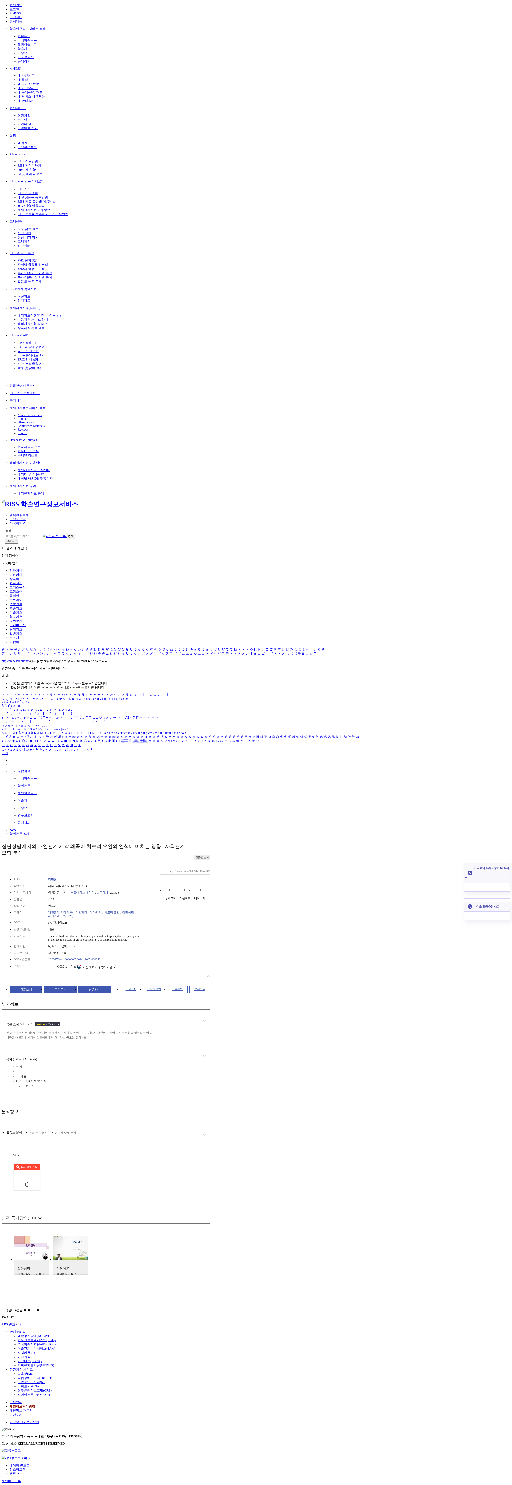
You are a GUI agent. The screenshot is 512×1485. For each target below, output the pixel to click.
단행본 (22, 53)
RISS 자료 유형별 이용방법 (37, 201)
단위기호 (16, 629)
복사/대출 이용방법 (31, 205)
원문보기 (26, 989)
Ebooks (22, 418)
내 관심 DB (25, 100)
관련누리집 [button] (18, 1331)
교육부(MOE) (27, 1373)
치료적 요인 (111, 912)
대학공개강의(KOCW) (33, 1336)
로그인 (14, 9)
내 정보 (23, 143)
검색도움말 (18, 519)
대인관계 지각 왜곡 (60, 912)
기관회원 (24, 1357)
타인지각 (81, 912)
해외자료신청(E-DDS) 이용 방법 (40, 315)
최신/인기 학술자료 (23, 289)
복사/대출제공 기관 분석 (35, 273)
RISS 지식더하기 (29, 165)
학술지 (22, 48)
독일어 (14, 595)
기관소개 (16, 1414)
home (13, 830)
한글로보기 (202, 857)
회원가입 (16, 5)
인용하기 (95, 989)
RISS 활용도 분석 (22, 253)
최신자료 (24, 296)
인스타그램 (18, 1469)
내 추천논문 (26, 75)
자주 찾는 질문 (28, 229)
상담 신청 (24, 233)
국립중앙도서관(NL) (32, 1382)
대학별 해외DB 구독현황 (35, 478)
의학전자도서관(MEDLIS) (36, 1365)
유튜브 (14, 1473)
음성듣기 (60, 989)
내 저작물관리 (28, 88)
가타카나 (16, 574)
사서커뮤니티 (27, 1352)
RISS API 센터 (19, 335)
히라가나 (16, 570)
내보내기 (131, 989)
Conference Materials (31, 426)
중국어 (14, 579)
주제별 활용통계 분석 (33, 264)
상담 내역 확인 (28, 237)
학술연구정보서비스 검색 (28, 28)
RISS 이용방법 (28, 161)
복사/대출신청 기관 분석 (35, 277)
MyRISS (15, 13)
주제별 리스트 (28, 455)
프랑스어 (16, 591)
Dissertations (26, 422)
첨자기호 (16, 616)
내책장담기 (154, 989)
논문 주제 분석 (38, 1132)
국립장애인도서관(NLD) (35, 1378)
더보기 (204, 1021)
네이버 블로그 (20, 1465)
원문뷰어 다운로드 (23, 385)
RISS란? (23, 189)
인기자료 (24, 300)
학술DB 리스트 (28, 451)
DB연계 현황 (27, 169)
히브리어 (16, 600)
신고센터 (24, 245)
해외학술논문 (27, 44)
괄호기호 (16, 604)
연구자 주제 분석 (65, 1132)
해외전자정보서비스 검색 (28, 408)
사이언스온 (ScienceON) (34, 1394)
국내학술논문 (27, 40)
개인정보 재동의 (21, 1410)
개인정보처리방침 (22, 1406)
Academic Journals (30, 415)
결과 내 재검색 (16, 548)
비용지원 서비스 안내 (33, 319)
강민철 (52, 879)
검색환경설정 (27, 147)
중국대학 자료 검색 (31, 328)
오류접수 (199, 989)
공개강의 (24, 61)
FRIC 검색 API (28, 359)
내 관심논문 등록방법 (33, 197)
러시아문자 (18, 625)
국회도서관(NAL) (30, 1386)
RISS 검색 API (28, 342)
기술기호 (16, 612)
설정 (13, 135)
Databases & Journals (23, 440)
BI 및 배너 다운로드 (32, 174)
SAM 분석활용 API (31, 363)
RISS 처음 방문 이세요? (26, 181)
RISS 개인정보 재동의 (25, 393)
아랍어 (14, 642)
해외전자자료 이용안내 (26, 462)
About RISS (17, 154)
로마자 (14, 637)
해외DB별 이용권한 (31, 474)
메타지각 (95, 912)
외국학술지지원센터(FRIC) (37, 1344)
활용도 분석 (14, 1132)
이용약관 (16, 1402)
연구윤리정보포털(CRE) (35, 1390)
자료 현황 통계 (28, 260)
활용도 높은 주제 (30, 281)
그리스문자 (18, 587)
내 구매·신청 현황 (30, 92)
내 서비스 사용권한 (31, 96)
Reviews (23, 429)
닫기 (5, 753)
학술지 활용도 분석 (31, 269)
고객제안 (24, 241)
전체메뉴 (16, 21)
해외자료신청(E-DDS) (25, 308)
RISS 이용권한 (28, 193)
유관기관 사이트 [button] (21, 1369)
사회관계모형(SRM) (60, 916)
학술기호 (16, 608)
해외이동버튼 (11, 1481)
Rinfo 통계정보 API (31, 355)
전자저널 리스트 (29, 447)
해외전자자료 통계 (23, 486)
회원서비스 (18, 108)
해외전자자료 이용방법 (34, 210)
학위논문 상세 (20, 833)
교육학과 (102, 892)
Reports (22, 433)
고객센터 (16, 17)
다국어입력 (18, 523)
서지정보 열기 (208, 976)
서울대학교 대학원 (82, 892)
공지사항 (16, 400)
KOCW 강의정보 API (32, 347)
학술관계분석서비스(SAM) (36, 1348)
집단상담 (128, 912)
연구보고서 (26, 57)
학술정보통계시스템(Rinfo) (37, 1340)
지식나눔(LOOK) (30, 1361)
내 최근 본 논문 (28, 84)
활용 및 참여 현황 (30, 368)
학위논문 (24, 36)
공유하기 (177, 989)
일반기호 (16, 633)
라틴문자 (16, 621)
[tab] (14, 1133)
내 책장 (23, 79)
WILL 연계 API (28, 351)
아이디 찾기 (26, 124)
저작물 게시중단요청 (24, 1422)
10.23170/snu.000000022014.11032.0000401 (75, 959)
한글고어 (16, 583)
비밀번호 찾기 (28, 128)
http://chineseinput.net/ (16, 661)
